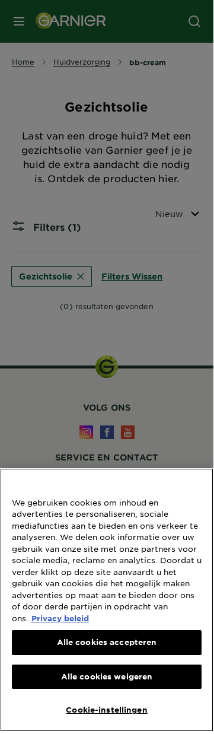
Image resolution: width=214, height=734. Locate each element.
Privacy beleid (60, 618)
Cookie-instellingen (106, 709)
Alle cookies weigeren (107, 676)
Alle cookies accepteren (107, 642)
